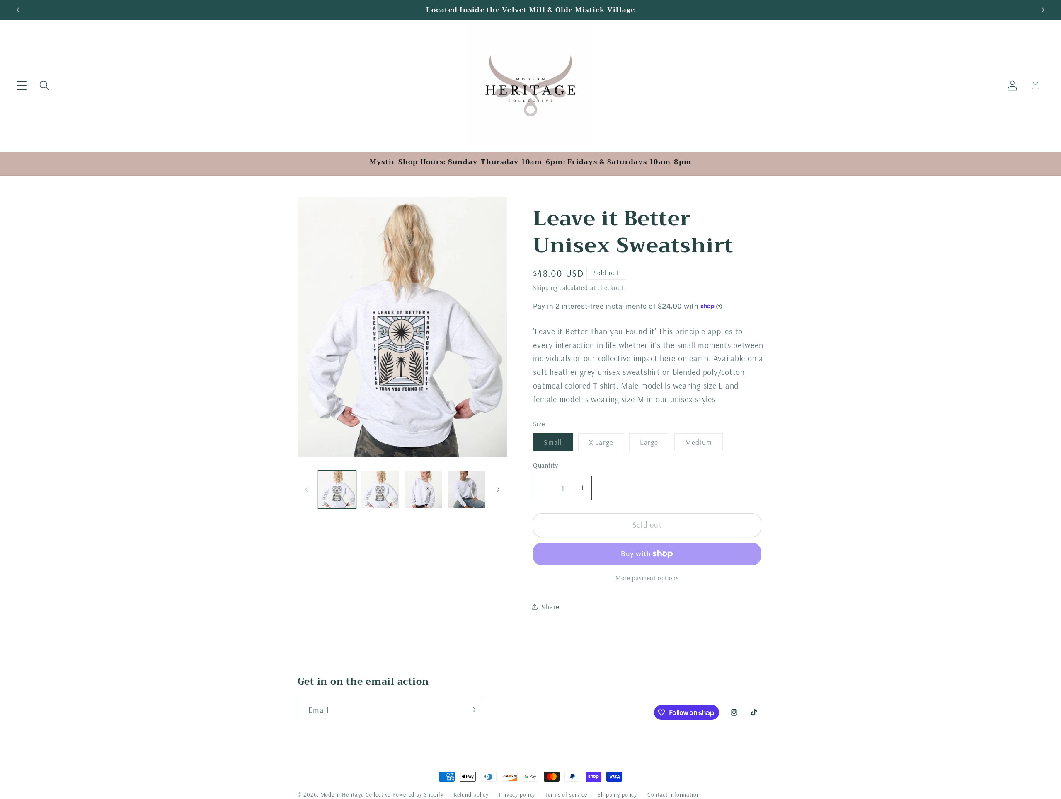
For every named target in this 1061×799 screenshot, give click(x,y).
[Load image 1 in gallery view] (337, 489)
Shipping (545, 288)
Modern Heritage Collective (355, 794)
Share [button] (550, 606)
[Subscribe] (472, 710)
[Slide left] (307, 489)
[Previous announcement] (18, 10)
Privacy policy (517, 794)
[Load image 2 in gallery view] (380, 489)
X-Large (607, 444)
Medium (704, 444)
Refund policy (471, 794)
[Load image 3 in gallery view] (423, 489)
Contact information (673, 794)
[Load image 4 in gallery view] (466, 489)
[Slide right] (498, 489)
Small (558, 444)
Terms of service (566, 794)
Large (654, 444)
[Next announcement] (1043, 10)
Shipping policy (617, 794)
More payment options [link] (647, 578)
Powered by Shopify (417, 794)
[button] (21, 85)
